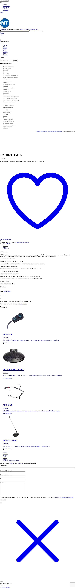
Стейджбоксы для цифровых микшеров (11, 75)
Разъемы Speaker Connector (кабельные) (11, 96)
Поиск (15, 60)
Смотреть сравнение (5, 587)
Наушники (5, 10)
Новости (5, 53)
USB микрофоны (6, 79)
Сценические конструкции (8, 121)
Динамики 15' (5, 89)
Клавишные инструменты (8, 105)
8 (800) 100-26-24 (5, 29)
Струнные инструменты (8, 123)
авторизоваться (23, 304)
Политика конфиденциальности (11, 460)
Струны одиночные (7, 91)
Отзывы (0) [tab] (6, 248)
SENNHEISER (7, 243)
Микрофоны (6, 7)
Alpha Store (20, 463)
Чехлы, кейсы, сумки (7, 110)
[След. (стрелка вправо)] (2, 581)
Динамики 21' (5, 70)
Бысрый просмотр (7, 342)
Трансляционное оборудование (9, 124)
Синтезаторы (6, 6)
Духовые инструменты (7, 117)
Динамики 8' (5, 71)
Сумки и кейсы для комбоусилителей (10, 77)
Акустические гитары (7, 80)
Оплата (5, 50)
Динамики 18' (5, 73)
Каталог (5, 46)
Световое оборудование (8, 119)
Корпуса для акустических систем (10, 98)
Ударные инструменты (7, 126)
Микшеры (5, 8)
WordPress (11, 463)
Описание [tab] (5, 246)
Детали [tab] (5, 247)
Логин (1, 12)
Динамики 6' (5, 86)
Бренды (5, 48)
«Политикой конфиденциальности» (64, 497)
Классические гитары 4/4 (8, 94)
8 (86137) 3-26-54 (24, 29)
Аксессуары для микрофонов (9, 87)
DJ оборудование (6, 112)
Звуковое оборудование (8, 107)
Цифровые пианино (7, 68)
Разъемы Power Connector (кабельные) (11, 100)
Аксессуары (5, 128)
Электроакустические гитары (9, 84)
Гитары (5, 4)
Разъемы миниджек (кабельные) (9, 101)
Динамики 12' (5, 82)
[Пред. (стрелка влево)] (0, 581)
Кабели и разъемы (6, 109)
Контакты (5, 54)
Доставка (5, 52)
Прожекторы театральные (8, 66)
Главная (5, 45)
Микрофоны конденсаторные (55, 131)
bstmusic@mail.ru (34, 29)
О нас (4, 49)
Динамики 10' (5, 93)
